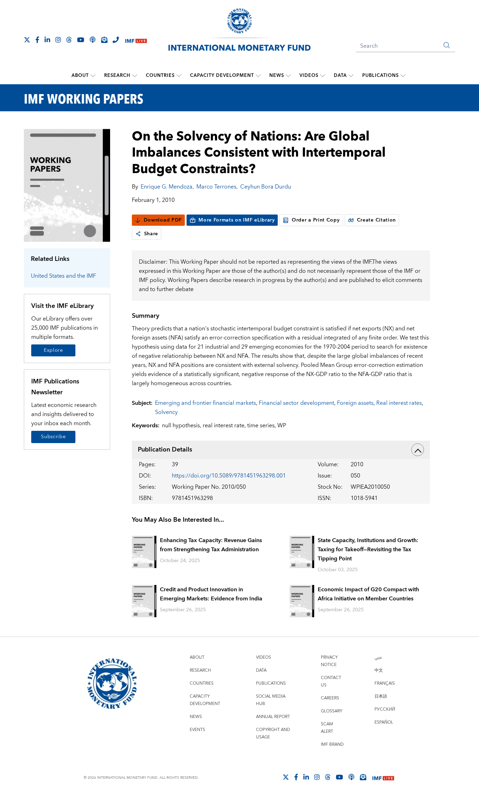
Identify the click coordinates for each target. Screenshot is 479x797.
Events (197, 729)
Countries (160, 75)
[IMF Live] (136, 40)
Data (340, 75)
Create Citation (376, 220)
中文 (379, 670)
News (276, 75)
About (80, 75)
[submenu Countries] (179, 75)
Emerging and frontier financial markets (205, 403)
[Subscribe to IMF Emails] (104, 40)
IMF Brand (332, 744)
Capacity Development (222, 75)
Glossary (331, 711)
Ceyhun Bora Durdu (265, 186)
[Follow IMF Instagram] (58, 40)
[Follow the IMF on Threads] (69, 40)
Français (385, 683)
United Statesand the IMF (63, 276)
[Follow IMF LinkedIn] (47, 40)
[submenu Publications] (403, 75)
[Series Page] (67, 184)
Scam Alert (327, 727)
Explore (53, 350)
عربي (378, 657)
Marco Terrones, (217, 186)
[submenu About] (93, 75)
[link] (138, 234)
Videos (308, 75)
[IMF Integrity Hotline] (116, 40)
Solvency (166, 412)
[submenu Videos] (322, 75)
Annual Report (273, 716)
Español (384, 722)
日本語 (381, 696)
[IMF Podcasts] (351, 777)
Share (151, 234)
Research (117, 75)
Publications (380, 75)
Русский (385, 709)
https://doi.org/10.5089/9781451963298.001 (229, 476)
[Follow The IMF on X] (27, 40)
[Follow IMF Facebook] (37, 40)
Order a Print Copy (316, 220)
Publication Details (165, 449)
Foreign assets (355, 403)
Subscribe (53, 437)
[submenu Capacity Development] (258, 75)
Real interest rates (399, 403)
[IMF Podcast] (92, 40)
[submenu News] (288, 75)
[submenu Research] (134, 75)
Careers (330, 698)
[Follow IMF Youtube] (80, 40)
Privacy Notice (329, 661)
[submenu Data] (351, 75)
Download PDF (163, 220)
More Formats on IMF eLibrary (236, 220)
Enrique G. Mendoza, (167, 186)
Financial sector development (296, 403)
